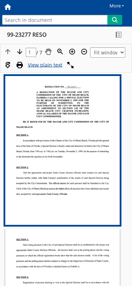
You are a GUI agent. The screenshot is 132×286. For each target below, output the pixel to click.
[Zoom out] (84, 52)
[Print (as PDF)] (20, 65)
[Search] (114, 20)
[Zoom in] (72, 52)
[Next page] (20, 52)
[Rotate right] (8, 65)
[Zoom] (60, 52)
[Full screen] (70, 65)
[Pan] (48, 52)
